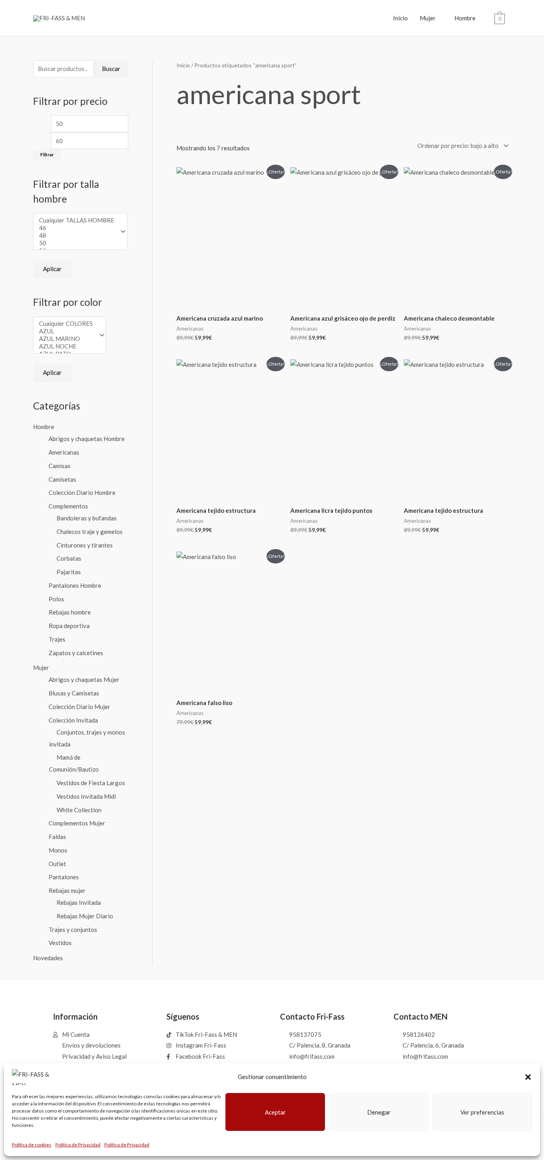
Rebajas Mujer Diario (85, 916)
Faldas (57, 836)
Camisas (59, 465)
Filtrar (47, 155)
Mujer (428, 18)
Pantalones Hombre (75, 585)
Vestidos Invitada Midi (86, 796)
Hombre (465, 18)
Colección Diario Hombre (82, 492)
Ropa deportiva (69, 625)
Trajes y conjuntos (73, 929)
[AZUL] (66, 331)
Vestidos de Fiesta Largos (91, 782)
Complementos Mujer (77, 823)
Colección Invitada (73, 720)
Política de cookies (31, 1145)
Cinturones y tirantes (85, 545)
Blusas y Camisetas (74, 693)
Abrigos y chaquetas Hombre (87, 438)
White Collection (79, 809)
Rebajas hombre (70, 612)
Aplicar (52, 268)
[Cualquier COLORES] (66, 323)
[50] (76, 243)
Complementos (68, 506)
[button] (528, 1077)
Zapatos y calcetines (76, 652)
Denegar (379, 1112)
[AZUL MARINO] (66, 339)
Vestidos (60, 942)
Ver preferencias (482, 1112)
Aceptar (275, 1112)
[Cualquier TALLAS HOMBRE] (76, 220)
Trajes (57, 639)
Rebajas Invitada (79, 902)
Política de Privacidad (77, 1145)
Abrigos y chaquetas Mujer (84, 679)
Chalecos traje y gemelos (90, 531)
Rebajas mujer (67, 890)
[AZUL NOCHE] (66, 346)
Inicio (400, 18)
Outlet (57, 863)
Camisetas (62, 479)
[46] (76, 228)
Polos (56, 599)
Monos (58, 850)
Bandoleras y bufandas (87, 518)
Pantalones (64, 876)
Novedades (48, 957)
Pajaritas (69, 571)
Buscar (111, 68)
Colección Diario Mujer (79, 706)
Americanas (64, 452)
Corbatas (69, 558)
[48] (76, 235)
